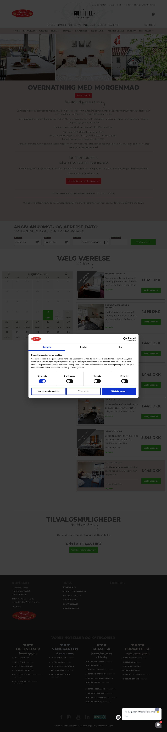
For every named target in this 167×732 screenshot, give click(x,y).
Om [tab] (120, 347)
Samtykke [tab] (47, 347)
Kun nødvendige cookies (48, 391)
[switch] (69, 381)
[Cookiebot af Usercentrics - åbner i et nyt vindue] (125, 339)
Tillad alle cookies (118, 391)
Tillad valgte (83, 391)
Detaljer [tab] (83, 347)
